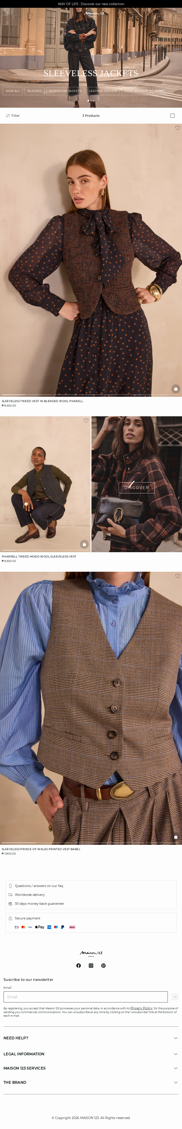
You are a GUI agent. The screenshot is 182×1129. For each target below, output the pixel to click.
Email (8, 987)
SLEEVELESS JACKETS (65, 91)
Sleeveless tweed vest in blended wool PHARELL (42, 401)
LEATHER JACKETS (103, 91)
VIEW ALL (13, 91)
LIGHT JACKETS (136, 91)
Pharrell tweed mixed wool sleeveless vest (39, 556)
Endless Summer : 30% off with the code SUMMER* (91, 4)
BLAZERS (34, 91)
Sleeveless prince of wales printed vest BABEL (41, 849)
